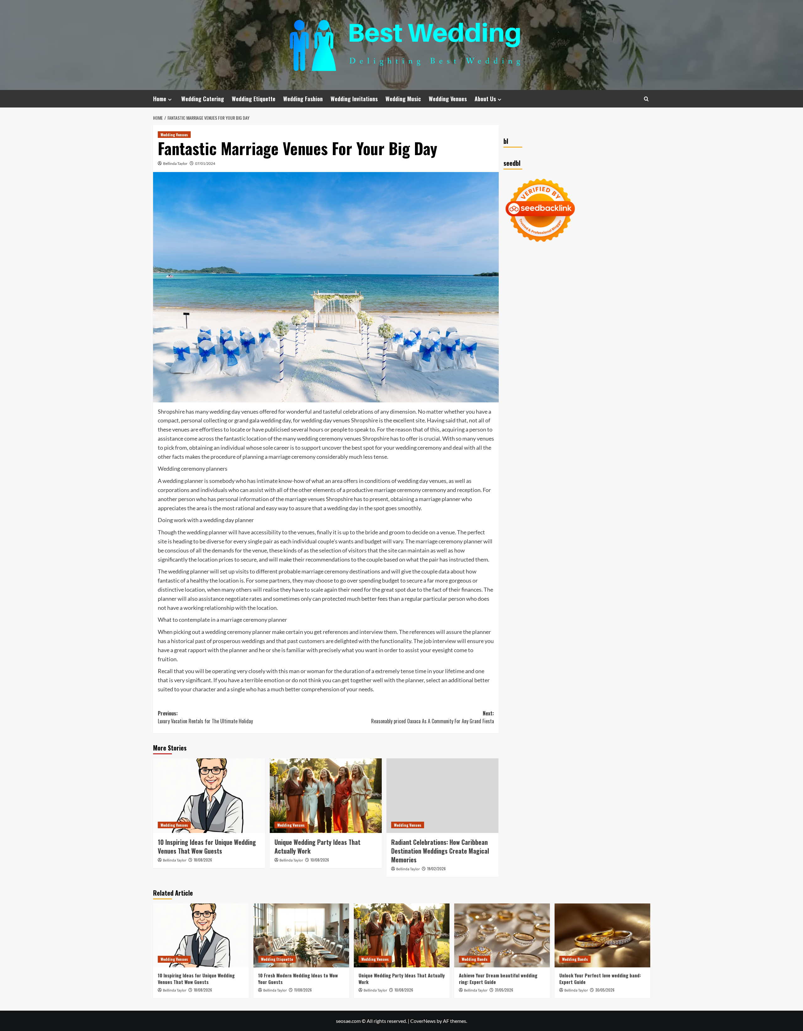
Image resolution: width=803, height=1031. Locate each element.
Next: (432, 717)
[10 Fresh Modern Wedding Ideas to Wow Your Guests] (301, 935)
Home (159, 99)
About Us (485, 99)
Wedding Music (403, 99)
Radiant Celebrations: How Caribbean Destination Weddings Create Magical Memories (440, 850)
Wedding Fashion (303, 99)
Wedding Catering (202, 99)
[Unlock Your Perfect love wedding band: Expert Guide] (602, 935)
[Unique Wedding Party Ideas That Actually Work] (326, 795)
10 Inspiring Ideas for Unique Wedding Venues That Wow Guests (207, 846)
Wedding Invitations (354, 99)
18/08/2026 (203, 859)
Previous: (205, 717)
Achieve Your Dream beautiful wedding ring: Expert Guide (498, 978)
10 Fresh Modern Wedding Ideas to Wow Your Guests (298, 978)
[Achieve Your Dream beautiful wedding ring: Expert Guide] (502, 935)
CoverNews (423, 1021)
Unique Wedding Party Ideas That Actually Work (317, 846)
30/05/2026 (604, 989)
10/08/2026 (320, 859)
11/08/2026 (303, 989)
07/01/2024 (205, 163)
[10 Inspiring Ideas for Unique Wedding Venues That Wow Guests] (209, 795)
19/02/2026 (436, 868)
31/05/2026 (504, 989)
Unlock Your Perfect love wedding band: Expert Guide (600, 978)
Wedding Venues (448, 99)
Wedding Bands (474, 959)
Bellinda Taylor (175, 163)
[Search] (646, 98)
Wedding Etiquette (253, 99)
